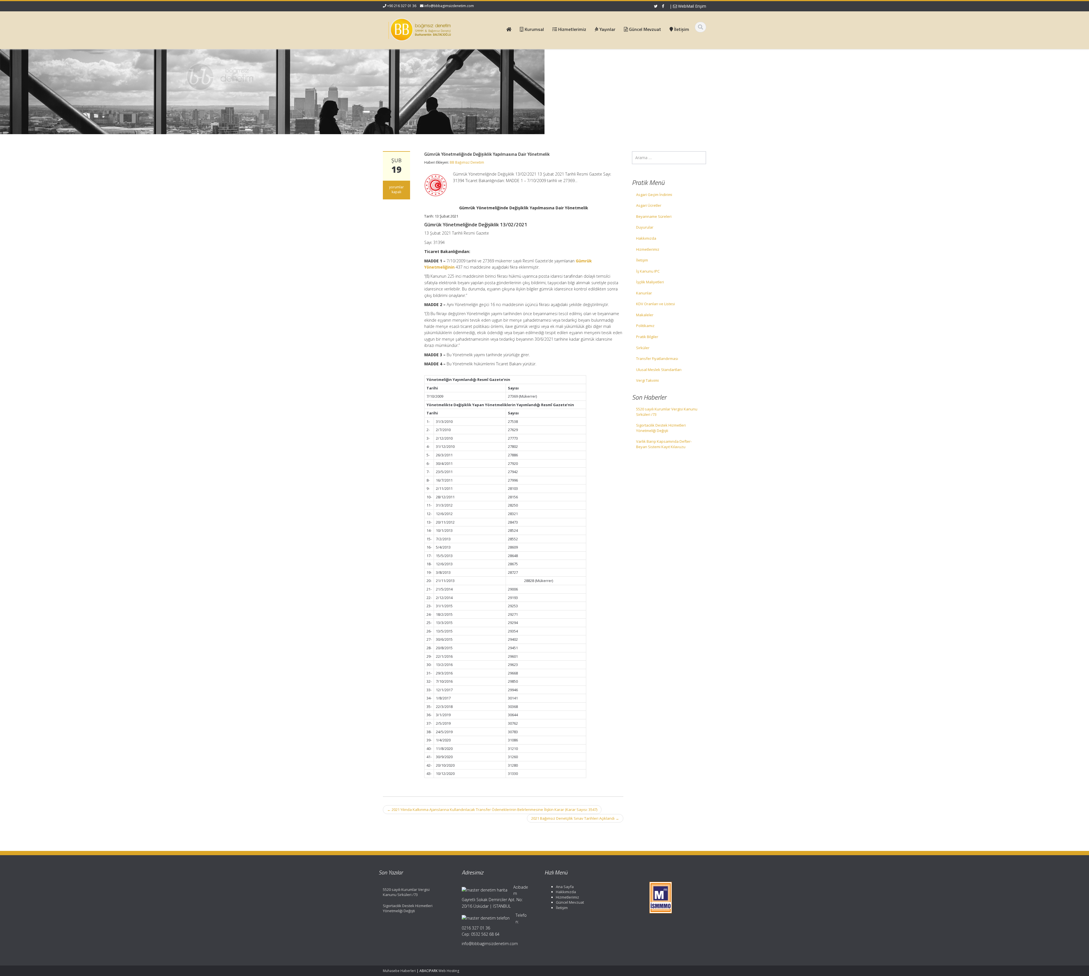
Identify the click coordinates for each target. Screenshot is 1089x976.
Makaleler (644, 314)
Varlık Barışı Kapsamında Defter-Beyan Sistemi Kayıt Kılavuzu (664, 444)
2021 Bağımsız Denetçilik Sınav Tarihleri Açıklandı (575, 818)
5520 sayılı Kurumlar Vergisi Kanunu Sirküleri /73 (666, 411)
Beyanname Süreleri (654, 216)
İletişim (642, 260)
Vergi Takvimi (647, 380)
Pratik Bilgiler (647, 336)
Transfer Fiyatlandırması (657, 358)
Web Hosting (448, 970)
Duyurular (644, 227)
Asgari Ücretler (648, 205)
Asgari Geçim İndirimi (654, 194)
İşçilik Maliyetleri (650, 281)
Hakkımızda (646, 238)
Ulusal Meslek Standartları (658, 369)
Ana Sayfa (565, 886)
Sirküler (642, 347)
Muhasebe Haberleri (399, 970)
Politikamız (645, 325)
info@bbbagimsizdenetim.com (449, 5)
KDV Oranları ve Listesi (655, 303)
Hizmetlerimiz (647, 249)
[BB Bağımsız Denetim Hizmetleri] (420, 28)
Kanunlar (644, 293)
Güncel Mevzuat (570, 902)
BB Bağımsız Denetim (467, 162)
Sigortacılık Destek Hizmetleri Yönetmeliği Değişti (661, 428)
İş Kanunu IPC (648, 271)
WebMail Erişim (691, 6)
